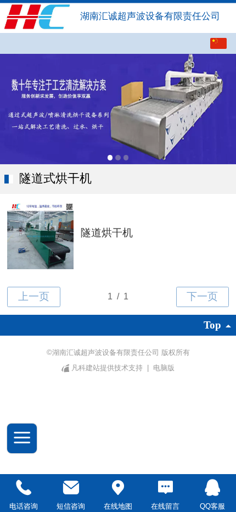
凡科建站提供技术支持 (107, 368)
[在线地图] (118, 488)
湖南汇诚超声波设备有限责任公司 (151, 16)
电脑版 (164, 368)
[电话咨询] (23, 488)
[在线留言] (165, 488)
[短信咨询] (70, 488)
